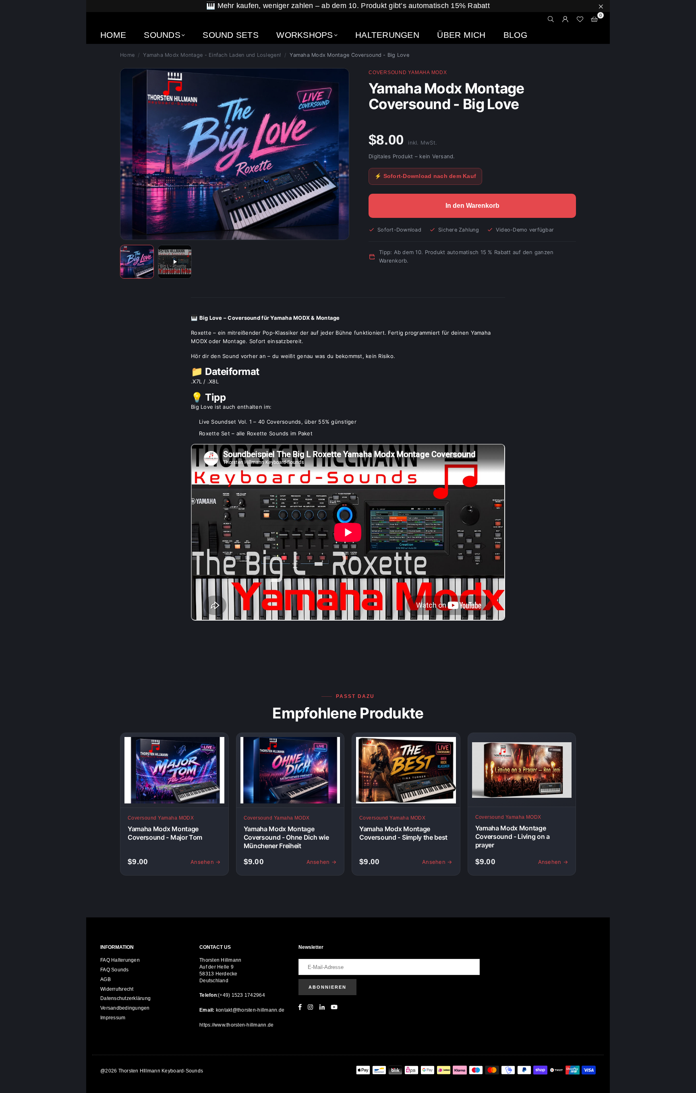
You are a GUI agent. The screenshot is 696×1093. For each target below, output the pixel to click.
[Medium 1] (137, 262)
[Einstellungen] (565, 19)
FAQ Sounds (114, 970)
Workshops (304, 34)
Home (113, 34)
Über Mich (461, 34)
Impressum (112, 1018)
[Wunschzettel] (580, 19)
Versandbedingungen (125, 1008)
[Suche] (551, 19)
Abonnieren (327, 987)
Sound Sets (231, 34)
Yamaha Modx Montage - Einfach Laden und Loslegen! (212, 55)
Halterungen (387, 34)
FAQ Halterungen (120, 960)
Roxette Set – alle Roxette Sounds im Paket (256, 433)
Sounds (162, 34)
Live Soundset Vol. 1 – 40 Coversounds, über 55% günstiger (277, 421)
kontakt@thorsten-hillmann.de (250, 1010)
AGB (105, 979)
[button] (594, 19)
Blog (515, 34)
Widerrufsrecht (117, 989)
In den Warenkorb (472, 205)
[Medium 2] (175, 262)
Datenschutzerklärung (125, 998)
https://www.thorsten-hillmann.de (236, 1025)
